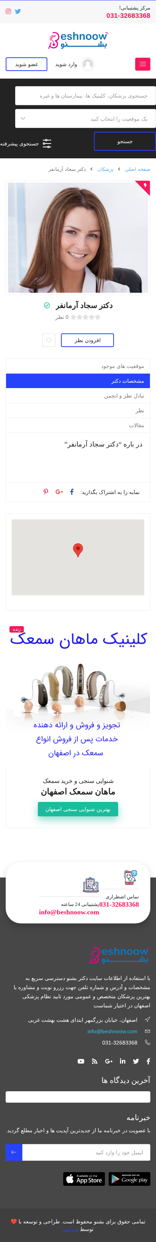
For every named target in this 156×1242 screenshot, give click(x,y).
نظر (140, 410)
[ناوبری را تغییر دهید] (142, 64)
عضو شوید (26, 64)
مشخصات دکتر (127, 381)
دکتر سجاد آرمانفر (84, 305)
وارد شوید (66, 64)
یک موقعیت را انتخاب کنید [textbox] (119, 119)
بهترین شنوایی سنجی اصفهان (78, 809)
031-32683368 (128, 15)
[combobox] (85, 118)
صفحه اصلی (137, 169)
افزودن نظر (88, 340)
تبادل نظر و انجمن (124, 396)
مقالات (136, 425)
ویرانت (70, 1229)
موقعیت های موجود (122, 366)
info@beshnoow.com (69, 912)
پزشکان (105, 169)
